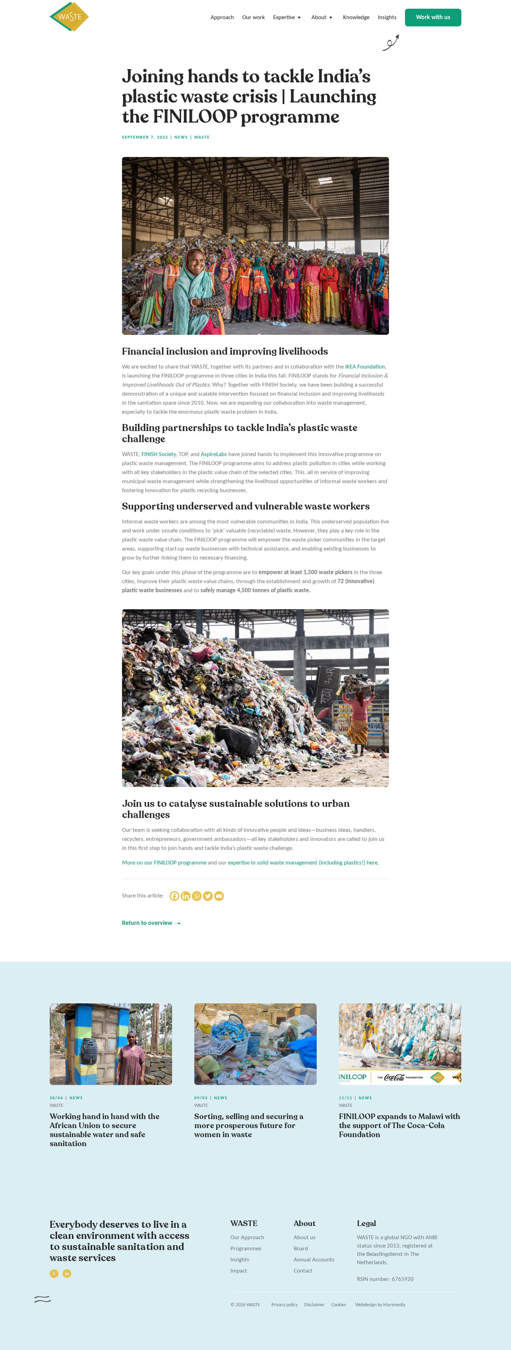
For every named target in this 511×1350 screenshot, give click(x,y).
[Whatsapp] (197, 896)
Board (301, 1249)
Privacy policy (284, 1305)
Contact (303, 1271)
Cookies (338, 1305)
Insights (387, 17)
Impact (238, 1271)
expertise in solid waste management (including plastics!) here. (303, 863)
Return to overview (147, 923)
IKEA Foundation (365, 367)
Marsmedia (394, 1305)
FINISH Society (158, 454)
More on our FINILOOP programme (164, 863)
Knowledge (356, 17)
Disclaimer (314, 1305)
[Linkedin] (185, 896)
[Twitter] (208, 896)
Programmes (245, 1249)
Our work (253, 17)
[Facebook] (174, 896)
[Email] (219, 896)
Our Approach (247, 1238)
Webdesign (365, 1305)
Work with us (433, 17)
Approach (222, 17)
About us (305, 1238)
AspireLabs (214, 454)
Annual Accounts (314, 1260)
